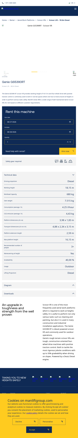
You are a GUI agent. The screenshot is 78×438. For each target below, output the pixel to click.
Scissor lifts (41, 20)
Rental (12, 20)
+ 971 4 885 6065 (10, 3)
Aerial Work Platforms (25, 20)
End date (6, 127)
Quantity (6, 137)
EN (72, 3)
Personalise (48, 421)
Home (4, 20)
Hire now (65, 151)
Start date (7, 117)
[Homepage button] (11, 9)
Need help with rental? (15, 151)
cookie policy (31, 413)
